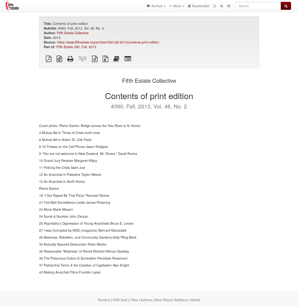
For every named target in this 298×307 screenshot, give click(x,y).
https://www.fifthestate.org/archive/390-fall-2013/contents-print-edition (108, 42)
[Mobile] (214, 6)
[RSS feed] (221, 6)
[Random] (228, 6)
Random (104, 299)
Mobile (195, 299)
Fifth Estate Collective (73, 32)
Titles (134, 299)
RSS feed (120, 299)
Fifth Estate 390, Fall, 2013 (76, 46)
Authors (146, 299)
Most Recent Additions (171, 299)
